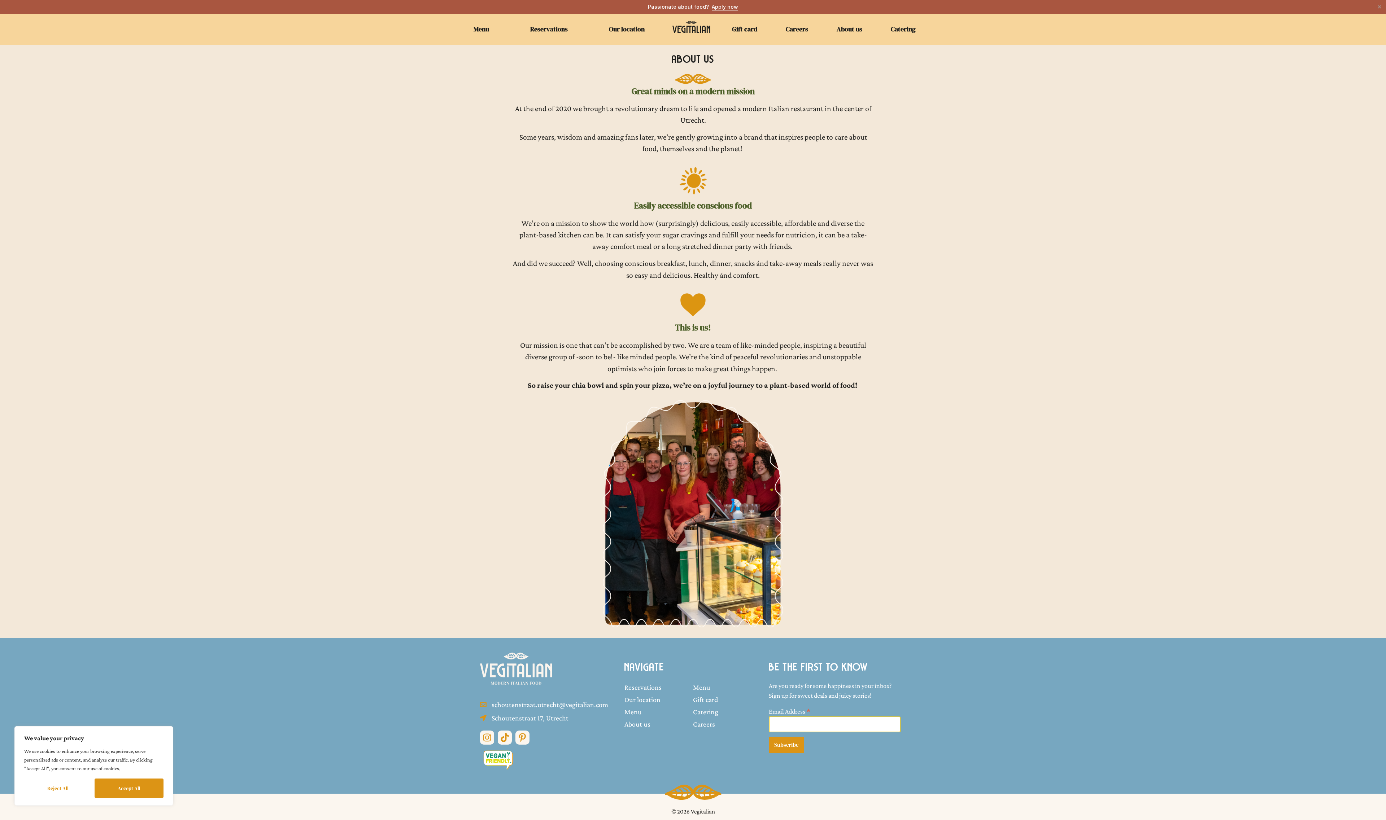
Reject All (58, 788)
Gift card (744, 29)
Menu (481, 29)
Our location (627, 29)
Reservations (549, 29)
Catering (903, 29)
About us (849, 29)
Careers (797, 29)
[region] (93, 766)
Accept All (129, 788)
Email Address (790, 711)
